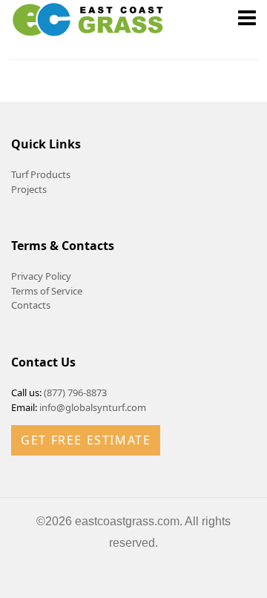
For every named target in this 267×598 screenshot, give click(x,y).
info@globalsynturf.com (92, 407)
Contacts (30, 305)
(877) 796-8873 (75, 392)
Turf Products (40, 174)
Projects (29, 189)
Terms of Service (46, 291)
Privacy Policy (41, 276)
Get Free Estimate (86, 440)
